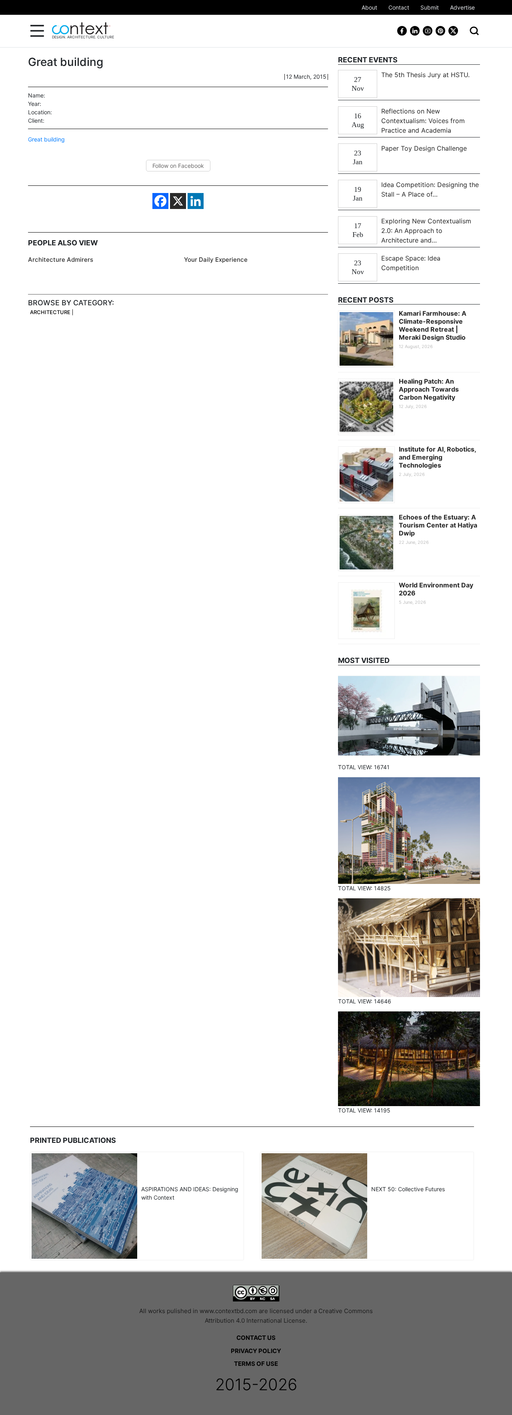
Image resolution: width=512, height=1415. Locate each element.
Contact (398, 7)
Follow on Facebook (178, 165)
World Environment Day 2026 (436, 589)
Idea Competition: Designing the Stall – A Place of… (430, 189)
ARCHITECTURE (50, 312)
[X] (178, 201)
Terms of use (256, 1363)
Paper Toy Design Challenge (424, 148)
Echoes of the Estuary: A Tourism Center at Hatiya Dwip (438, 525)
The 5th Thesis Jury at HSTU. (425, 75)
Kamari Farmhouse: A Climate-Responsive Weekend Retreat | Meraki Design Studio (432, 325)
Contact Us (256, 1337)
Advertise (462, 7)
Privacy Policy (256, 1351)
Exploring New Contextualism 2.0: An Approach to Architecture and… (426, 230)
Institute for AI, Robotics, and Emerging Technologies (437, 457)
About (369, 7)
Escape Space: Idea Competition (410, 263)
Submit (429, 7)
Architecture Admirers (60, 259)
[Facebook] (160, 201)
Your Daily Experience (216, 259)
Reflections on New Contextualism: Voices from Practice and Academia (423, 120)
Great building (46, 139)
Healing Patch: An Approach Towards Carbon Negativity (429, 389)
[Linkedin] (196, 201)
